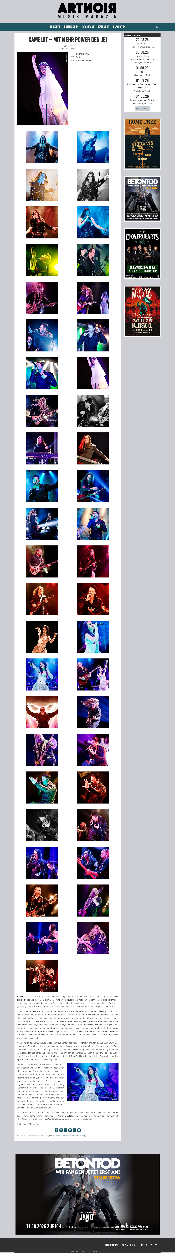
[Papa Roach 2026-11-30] (142, 335)
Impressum (111, 1245)
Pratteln (75, 1136)
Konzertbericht (37, 1136)
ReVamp (82, 1136)
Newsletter (128, 1245)
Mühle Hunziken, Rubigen (142, 43)
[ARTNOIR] (87, 19)
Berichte (55, 27)
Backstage (88, 27)
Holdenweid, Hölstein (142, 99)
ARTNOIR (87, 1251)
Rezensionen (71, 27)
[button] (56, 1130)
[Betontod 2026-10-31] (142, 220)
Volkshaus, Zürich (142, 85)
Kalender (103, 27)
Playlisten (119, 27)
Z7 (87, 1136)
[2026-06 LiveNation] (142, 168)
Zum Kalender (142, 108)
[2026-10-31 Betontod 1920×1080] (88, 1234)
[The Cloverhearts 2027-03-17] (142, 278)
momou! (101, 1251)
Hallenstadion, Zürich (142, 71)
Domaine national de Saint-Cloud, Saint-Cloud (142, 57)
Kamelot (82, 60)
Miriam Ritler (66, 1136)
